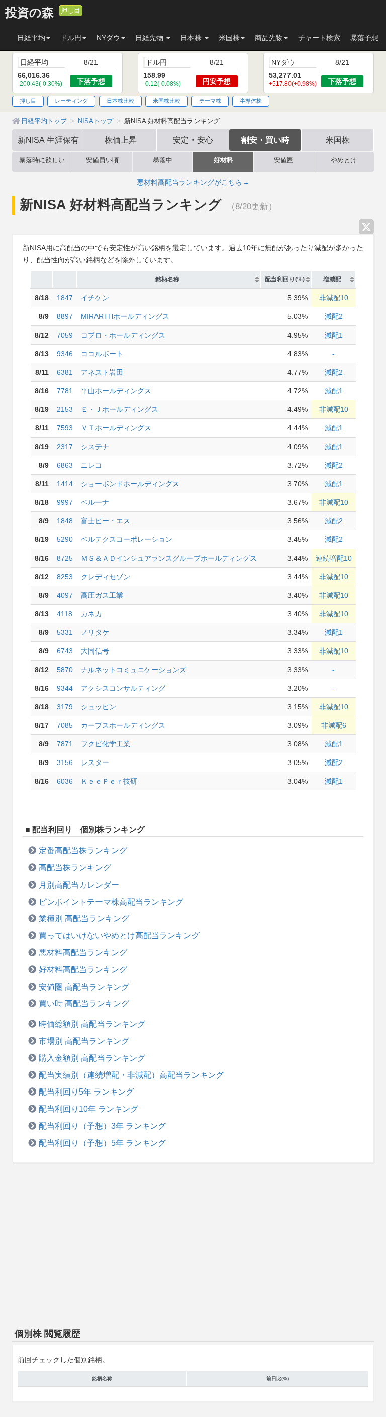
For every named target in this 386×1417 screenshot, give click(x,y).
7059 (65, 335)
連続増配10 (334, 558)
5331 (65, 632)
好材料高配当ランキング (83, 969)
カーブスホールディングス (123, 725)
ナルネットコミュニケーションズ (133, 670)
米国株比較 (166, 101)
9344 (65, 688)
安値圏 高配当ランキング (84, 986)
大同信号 (95, 651)
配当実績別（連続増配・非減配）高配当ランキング (131, 1074)
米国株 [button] (229, 38)
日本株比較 (120, 101)
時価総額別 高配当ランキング (92, 1023)
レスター (95, 762)
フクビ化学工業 (105, 744)
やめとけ (344, 160)
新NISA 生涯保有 (48, 139)
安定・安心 (193, 139)
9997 (65, 502)
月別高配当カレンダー (79, 884)
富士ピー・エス (105, 521)
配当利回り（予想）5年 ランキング (102, 1142)
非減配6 (333, 725)
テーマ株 (210, 101)
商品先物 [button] (269, 38)
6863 (65, 465)
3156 (65, 762)
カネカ (91, 614)
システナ (95, 447)
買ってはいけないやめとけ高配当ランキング (119, 935)
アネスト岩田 (102, 372)
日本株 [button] (192, 38)
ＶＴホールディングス (116, 428)
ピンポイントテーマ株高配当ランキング (111, 901)
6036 (65, 781)
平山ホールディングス (116, 391)
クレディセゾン (105, 577)
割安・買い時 (265, 139)
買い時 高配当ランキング (84, 1003)
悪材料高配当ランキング (83, 952)
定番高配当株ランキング (83, 850)
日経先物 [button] (150, 38)
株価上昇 (121, 139)
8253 (65, 577)
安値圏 (284, 160)
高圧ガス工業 (102, 595)
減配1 (334, 335)
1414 (65, 484)
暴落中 (162, 160)
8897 (65, 316)
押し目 (70, 10)
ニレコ (91, 465)
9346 (65, 354)
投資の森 (29, 12)
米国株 (338, 139)
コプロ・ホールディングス (123, 335)
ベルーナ (95, 502)
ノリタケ (95, 632)
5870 (65, 670)
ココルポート (102, 354)
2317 (65, 447)
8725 (65, 558)
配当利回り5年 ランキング (86, 1091)
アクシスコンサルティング (123, 688)
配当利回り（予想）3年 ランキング (102, 1125)
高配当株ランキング (75, 867)
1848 (65, 521)
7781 (65, 391)
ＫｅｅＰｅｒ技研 (109, 781)
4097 (65, 595)
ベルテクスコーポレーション (126, 539)
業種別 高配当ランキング (84, 918)
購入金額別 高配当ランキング (92, 1057)
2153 (65, 409)
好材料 (223, 160)
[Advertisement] (193, 1243)
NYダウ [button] (108, 38)
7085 (65, 725)
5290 (65, 539)
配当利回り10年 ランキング (88, 1108)
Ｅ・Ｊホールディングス (119, 409)
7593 (65, 428)
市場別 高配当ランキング (84, 1040)
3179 (65, 707)
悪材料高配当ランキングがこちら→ (193, 182)
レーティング (71, 101)
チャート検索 (319, 38)
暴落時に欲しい (42, 160)
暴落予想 (364, 38)
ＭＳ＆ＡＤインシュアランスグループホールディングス (169, 558)
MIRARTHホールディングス (125, 316)
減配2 (334, 316)
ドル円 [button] (70, 38)
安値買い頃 (102, 160)
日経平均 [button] (31, 38)
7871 (65, 744)
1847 (65, 298)
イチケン (95, 298)
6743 (65, 651)
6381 (65, 372)
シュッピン (98, 707)
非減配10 (333, 298)
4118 (64, 614)
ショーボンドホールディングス (130, 484)
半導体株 (251, 101)
